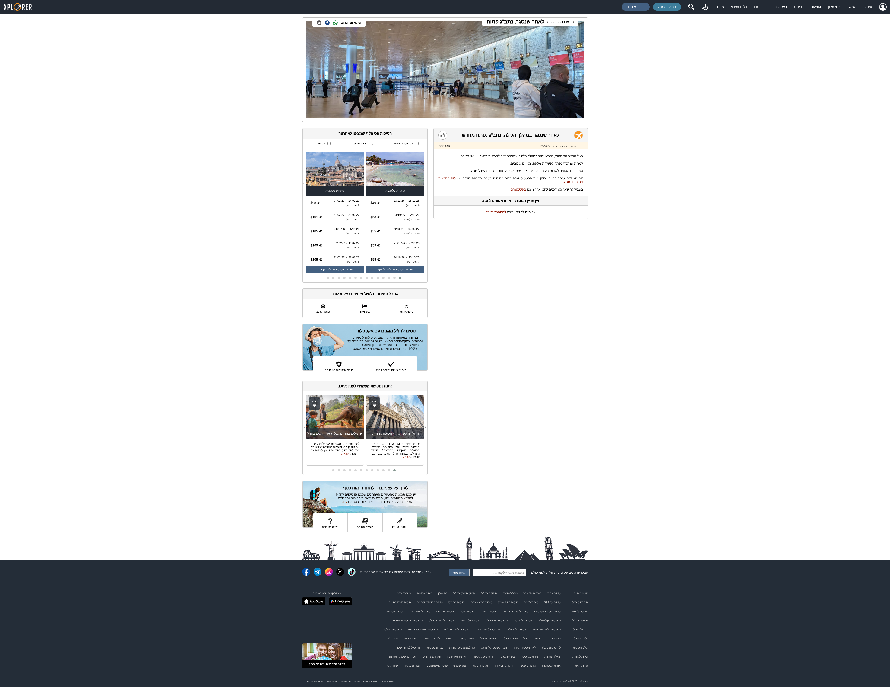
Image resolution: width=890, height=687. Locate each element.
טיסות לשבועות (445, 611)
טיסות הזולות (403, 572)
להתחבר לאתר (496, 212)
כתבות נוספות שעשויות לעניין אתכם (364, 386)
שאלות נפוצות (552, 656)
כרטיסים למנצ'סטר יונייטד (422, 629)
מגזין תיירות (554, 638)
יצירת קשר (392, 665)
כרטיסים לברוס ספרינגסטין (407, 620)
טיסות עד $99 (552, 602)
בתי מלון (834, 7)
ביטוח (758, 7)
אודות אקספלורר (551, 665)
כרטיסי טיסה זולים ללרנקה (392, 269)
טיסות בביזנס (456, 602)
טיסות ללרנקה (395, 191)
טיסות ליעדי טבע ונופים (515, 611)
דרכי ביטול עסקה (483, 656)
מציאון (851, 7)
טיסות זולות (554, 572)
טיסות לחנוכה (488, 611)
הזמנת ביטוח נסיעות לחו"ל (391, 370)
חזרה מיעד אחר (532, 593)
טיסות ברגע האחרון (481, 602)
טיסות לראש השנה (419, 611)
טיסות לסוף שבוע (508, 602)
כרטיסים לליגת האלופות (547, 629)
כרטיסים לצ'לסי (393, 629)
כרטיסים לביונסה (523, 620)
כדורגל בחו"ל (580, 629)
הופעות (816, 7)
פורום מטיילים (510, 638)
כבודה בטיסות (435, 647)
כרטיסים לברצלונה (516, 629)
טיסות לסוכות (395, 611)
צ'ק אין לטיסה (507, 656)
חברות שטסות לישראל (494, 647)
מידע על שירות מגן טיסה (339, 370)
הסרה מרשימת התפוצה (403, 656)
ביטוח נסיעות (424, 593)
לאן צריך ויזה (432, 638)
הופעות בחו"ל (489, 593)
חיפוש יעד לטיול (532, 638)
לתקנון (342, 502)
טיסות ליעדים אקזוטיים (547, 611)
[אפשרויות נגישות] (705, 7)
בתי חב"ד (392, 638)
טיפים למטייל (488, 638)
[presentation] (425, 183)
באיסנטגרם (518, 189)
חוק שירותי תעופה (457, 656)
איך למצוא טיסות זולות (462, 647)
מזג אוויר (450, 638)
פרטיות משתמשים (437, 665)
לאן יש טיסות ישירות (524, 647)
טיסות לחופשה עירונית (430, 602)
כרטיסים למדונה (470, 620)
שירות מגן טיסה (530, 656)
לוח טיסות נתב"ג (551, 647)
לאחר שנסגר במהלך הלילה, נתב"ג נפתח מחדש (510, 135)
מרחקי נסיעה (411, 638)
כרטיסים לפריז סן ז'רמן (456, 629)
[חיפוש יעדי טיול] (691, 7)
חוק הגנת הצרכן (432, 656)
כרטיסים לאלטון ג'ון (497, 620)
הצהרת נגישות (412, 665)
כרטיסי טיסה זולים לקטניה (333, 269)
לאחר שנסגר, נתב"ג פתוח (515, 22)
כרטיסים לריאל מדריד (487, 629)
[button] (400, 278)
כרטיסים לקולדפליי (550, 620)
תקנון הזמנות (480, 665)
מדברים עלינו (528, 665)
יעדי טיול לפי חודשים (409, 647)
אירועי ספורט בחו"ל (464, 593)
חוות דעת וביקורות (504, 665)
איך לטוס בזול (580, 602)
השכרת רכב (778, 7)
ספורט (799, 7)
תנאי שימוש (460, 665)
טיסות (867, 7)
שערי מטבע (468, 638)
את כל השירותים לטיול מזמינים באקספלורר (365, 294)
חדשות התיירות (562, 22)
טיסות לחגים (531, 602)
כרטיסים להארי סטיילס (442, 620)
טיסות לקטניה (334, 191)
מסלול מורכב (510, 593)
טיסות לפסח (467, 611)
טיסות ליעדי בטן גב (400, 602)
